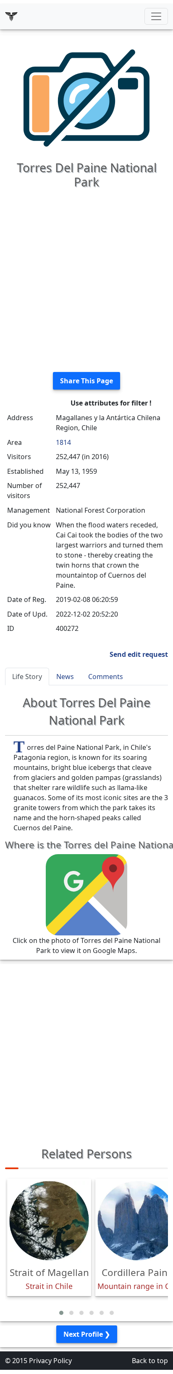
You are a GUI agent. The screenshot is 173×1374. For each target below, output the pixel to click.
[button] (61, 1313)
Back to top (150, 1360)
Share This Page (86, 380)
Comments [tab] (105, 676)
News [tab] (65, 676)
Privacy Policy (50, 1360)
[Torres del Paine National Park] (86, 97)
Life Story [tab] (27, 676)
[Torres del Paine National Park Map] (86, 894)
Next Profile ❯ (86, 1334)
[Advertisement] (86, 279)
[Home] (11, 16)
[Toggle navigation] (156, 16)
